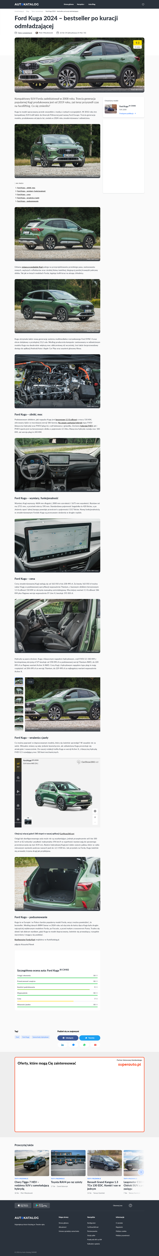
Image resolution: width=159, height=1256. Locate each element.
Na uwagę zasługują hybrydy (70, 422)
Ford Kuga (25, 1037)
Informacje (120, 1217)
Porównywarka (92, 1231)
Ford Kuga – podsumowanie (28, 201)
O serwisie (119, 1223)
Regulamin (119, 1227)
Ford (17, 1037)
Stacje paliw (91, 1235)
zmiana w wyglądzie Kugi (32, 267)
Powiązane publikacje (126, 113)
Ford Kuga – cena (24, 194)
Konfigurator (91, 1223)
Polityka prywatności (123, 1235)
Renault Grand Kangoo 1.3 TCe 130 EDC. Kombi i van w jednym (104, 1185)
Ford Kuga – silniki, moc (26, 187)
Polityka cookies (121, 1231)
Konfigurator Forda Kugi (25, 939)
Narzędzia (91, 1217)
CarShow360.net (67, 833)
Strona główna (63, 1223)
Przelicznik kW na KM (94, 1239)
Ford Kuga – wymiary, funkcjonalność (31, 191)
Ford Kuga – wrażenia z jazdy (28, 197)
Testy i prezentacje (21, 1179)
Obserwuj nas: (118, 1205)
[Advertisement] (123, 155)
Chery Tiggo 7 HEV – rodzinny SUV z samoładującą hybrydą (32, 1185)
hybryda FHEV (86, 425)
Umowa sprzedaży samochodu (69, 1231)
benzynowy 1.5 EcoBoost (66, 419)
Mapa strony (63, 1217)
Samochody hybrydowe (40, 1037)
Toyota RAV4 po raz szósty (66, 1182)
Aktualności (62, 1227)
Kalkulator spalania (93, 1244)
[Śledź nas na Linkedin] (130, 1205)
